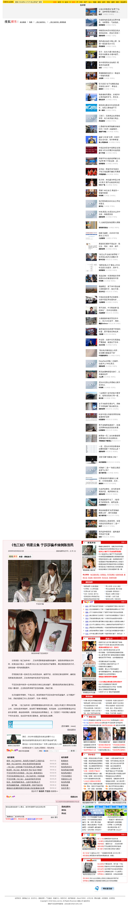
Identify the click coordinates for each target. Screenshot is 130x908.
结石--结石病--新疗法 (91, 594)
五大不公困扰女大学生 (97, 624)
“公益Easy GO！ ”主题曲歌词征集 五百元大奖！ (106, 853)
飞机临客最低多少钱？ (97, 618)
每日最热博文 (95, 575)
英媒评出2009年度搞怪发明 (113, 866)
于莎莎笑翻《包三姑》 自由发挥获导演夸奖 (24, 779)
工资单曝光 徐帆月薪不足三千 (109, 664)
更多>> (123, 542)
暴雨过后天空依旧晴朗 (109, 881)
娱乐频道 (23, 22)
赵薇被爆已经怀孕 (90, 745)
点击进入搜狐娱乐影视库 (92, 781)
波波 (100, 569)
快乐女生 (105, 578)
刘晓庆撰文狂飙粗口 (106, 666)
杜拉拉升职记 (106, 720)
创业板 (90, 578)
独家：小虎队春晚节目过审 (115, 758)
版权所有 (87, 901)
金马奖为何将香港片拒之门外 (112, 549)
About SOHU (81, 898)
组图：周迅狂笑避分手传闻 (93, 758)
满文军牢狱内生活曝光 (116, 786)
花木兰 (116, 647)
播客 (99, 2)
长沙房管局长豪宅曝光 (97, 621)
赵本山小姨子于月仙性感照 (113, 554)
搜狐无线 (92, 717)
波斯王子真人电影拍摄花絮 (93, 784)
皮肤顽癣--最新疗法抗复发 (115, 703)
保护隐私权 (72, 898)
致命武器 (112, 650)
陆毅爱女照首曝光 (119, 747)
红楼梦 (121, 720)
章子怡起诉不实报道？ (97, 606)
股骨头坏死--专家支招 (113, 599)
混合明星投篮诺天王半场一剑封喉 (110, 687)
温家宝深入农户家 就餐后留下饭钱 (110, 642)
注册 (12, 819)
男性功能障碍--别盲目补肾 (115, 706)
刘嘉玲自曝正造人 (105, 750)
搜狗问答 (88, 602)
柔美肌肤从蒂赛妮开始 (91, 596)
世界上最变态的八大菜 (53, 744)
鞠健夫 (101, 546)
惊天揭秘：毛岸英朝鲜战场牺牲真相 (111, 652)
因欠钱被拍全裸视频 (89, 557)
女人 (90, 2)
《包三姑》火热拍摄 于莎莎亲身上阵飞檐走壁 (25, 767)
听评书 (86, 720)
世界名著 (104, 723)
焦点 (86, 609)
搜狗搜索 (12, 750)
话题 (86, 624)
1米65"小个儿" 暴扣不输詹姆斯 (109, 692)
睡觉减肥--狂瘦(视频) (91, 586)
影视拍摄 (64, 785)
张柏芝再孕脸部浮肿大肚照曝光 (113, 564)
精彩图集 (86, 855)
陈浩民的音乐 (66, 767)
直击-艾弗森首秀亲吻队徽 (107, 689)
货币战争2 (119, 723)
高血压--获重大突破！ (113, 594)
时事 (86, 631)
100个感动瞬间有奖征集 (92, 779)
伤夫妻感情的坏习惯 (91, 706)
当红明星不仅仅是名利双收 (113, 869)
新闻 (86, 621)
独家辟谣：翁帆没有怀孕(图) (113, 546)
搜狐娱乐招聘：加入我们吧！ (116, 781)
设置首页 (18, 898)
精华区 (64, 810)
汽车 (81, 2)
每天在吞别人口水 (89, 874)
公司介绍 (90, 898)
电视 (30, 22)
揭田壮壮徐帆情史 (90, 742)
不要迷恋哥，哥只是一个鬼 (113, 864)
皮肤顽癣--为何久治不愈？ (93, 711)
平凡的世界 (112, 723)
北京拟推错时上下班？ (97, 609)
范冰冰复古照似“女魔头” (112, 849)
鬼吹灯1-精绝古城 (95, 723)
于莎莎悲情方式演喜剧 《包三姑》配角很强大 (25, 773)
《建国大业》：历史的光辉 (113, 844)
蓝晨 (100, 562)
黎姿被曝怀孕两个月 (89, 803)
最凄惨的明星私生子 (89, 849)
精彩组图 (101, 846)
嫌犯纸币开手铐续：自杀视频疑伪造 (111, 657)
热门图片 (101, 849)
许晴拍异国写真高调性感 (112, 841)
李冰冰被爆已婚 (104, 742)
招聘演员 (64, 764)
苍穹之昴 (89, 653)
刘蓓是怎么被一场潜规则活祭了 (113, 559)
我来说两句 (60, 551)
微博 (113, 2)
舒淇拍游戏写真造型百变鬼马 (116, 784)
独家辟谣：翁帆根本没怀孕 (115, 779)
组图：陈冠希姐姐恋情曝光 (93, 763)
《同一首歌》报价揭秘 (94, 789)
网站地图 (97, 898)
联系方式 (64, 898)
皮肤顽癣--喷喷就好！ (113, 591)
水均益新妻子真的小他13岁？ (115, 606)
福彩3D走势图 (120, 725)
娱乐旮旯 (101, 869)
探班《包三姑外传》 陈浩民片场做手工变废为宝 (25, 761)
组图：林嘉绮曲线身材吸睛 (93, 761)
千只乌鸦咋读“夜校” (96, 612)
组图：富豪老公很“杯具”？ (93, 768)
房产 (85, 2)
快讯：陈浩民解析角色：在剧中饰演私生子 (23, 782)
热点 (86, 627)
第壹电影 (101, 844)
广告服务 (49, 898)
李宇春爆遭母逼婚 (90, 747)
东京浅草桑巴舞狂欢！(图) (93, 773)
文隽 (100, 549)
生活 (86, 615)
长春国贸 (102, 557)
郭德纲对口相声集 (95, 720)
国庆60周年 (97, 578)
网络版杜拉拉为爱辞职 (113, 776)
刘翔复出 (103, 575)
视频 (94, 2)
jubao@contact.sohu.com (73, 904)
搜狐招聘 (41, 898)
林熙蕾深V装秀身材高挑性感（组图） (102, 855)
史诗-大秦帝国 (104, 650)
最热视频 (91, 639)
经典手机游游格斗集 (108, 725)
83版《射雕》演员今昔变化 (93, 776)
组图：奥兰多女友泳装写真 (115, 763)
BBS (117, 2)
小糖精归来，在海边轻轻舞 (113, 874)
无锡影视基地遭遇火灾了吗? (114, 609)
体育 (59, 2)
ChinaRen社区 (92, 860)
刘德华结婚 (113, 578)
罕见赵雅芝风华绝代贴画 (112, 846)
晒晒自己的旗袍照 (96, 881)
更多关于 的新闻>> (44, 791)
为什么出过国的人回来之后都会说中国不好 (104, 878)
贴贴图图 (101, 866)
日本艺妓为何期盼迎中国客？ (115, 631)
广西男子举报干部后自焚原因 (113, 612)
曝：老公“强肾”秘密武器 (92, 713)
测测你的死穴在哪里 (70, 746)
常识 (86, 618)
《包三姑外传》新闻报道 (57, 22)
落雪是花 (102, 567)
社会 (86, 634)
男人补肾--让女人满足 (113, 586)
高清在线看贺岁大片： (106, 647)
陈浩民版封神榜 (67, 770)
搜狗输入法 (26, 898)
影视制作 (64, 761)
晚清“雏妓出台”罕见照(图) (114, 771)
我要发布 (74, 797)
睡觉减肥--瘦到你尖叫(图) (92, 703)
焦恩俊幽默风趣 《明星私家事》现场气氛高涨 (25, 785)
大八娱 (101, 554)
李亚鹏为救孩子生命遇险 (107, 661)
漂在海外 (86, 878)
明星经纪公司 (66, 779)
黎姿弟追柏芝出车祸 (119, 803)
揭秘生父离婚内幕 (119, 742)
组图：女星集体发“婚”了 (114, 768)
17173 (28, 2)
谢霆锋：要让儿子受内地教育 (109, 669)
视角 (86, 612)
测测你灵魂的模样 (14, 746)
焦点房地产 (34, 2)
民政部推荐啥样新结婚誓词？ (115, 627)
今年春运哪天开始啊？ (97, 634)
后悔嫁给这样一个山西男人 (113, 871)
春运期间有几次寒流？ (97, 615)
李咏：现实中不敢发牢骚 (95, 786)
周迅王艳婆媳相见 (105, 747)
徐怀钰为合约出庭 (104, 803)
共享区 (86, 725)
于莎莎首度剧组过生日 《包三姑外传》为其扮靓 (25, 776)
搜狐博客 (91, 543)
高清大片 (109, 639)
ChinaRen (22, 2)
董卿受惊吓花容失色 (111, 839)
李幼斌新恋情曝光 (119, 745)
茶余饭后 (91, 755)
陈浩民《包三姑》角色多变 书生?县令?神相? (24, 770)
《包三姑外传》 (40, 22)
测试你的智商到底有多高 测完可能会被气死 (39, 740)
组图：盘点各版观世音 (113, 766)
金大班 (117, 650)
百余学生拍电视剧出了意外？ (115, 615)
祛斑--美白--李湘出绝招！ (114, 708)
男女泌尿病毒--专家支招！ (93, 708)
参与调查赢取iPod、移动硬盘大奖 (110, 672)
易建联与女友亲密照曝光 (107, 674)
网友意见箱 (107, 889)
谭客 (100, 559)
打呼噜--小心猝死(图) (91, 589)
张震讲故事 (115, 720)
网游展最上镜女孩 (89, 570)
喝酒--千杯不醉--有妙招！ (114, 713)
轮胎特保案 (119, 575)
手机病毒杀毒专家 (95, 725)
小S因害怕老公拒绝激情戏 (114, 567)
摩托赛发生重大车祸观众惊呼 (116, 773)
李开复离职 (111, 575)
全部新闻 (105, 898)
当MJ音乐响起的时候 (116, 789)
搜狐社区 (91, 835)
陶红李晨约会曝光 (89, 666)
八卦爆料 (101, 841)
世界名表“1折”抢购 (90, 591)
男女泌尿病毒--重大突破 (114, 589)
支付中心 (34, 898)
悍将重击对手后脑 (89, 692)
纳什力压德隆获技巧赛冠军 (108, 684)
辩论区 (64, 813)
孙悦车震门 (65, 788)
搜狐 (16, 2)
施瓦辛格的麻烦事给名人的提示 (113, 562)
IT (77, 2)
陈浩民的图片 (66, 773)
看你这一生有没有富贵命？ (33, 744)
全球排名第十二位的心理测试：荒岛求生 (38, 748)
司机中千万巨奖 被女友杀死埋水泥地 (111, 645)
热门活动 (86, 853)
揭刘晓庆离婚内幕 (105, 745)
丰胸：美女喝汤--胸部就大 (115, 711)
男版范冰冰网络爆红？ (97, 627)
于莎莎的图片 (66, 776)
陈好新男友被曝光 (119, 750)
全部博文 (112, 898)
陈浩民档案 (65, 782)
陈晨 (100, 564)
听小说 (86, 723)
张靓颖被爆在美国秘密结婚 (114, 557)
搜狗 (40, 2)
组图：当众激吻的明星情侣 (93, 766)
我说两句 (124, 2)
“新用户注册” (31, 819)
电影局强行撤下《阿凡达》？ (115, 634)
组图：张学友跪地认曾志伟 (115, 761)
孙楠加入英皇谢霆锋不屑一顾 (112, 569)
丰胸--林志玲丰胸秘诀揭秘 (93, 700)
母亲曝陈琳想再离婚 (89, 679)
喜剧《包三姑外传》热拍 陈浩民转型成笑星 (24, 764)
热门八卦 (101, 839)
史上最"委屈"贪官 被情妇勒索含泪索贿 (112, 655)
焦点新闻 (101, 864)
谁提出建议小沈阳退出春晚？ (115, 621)
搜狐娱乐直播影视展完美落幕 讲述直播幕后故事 (25, 788)
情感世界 (101, 871)
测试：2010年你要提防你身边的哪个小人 (38, 737)
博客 (108, 2)
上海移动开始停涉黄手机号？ (115, 624)
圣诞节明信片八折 (90, 750)
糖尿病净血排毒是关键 (91, 599)
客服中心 (56, 898)
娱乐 (66, 2)
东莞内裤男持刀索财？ (97, 631)
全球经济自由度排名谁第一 (114, 618)
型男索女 (101, 874)
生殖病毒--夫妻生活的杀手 (115, 700)
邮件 (103, 2)
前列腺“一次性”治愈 (112, 596)
